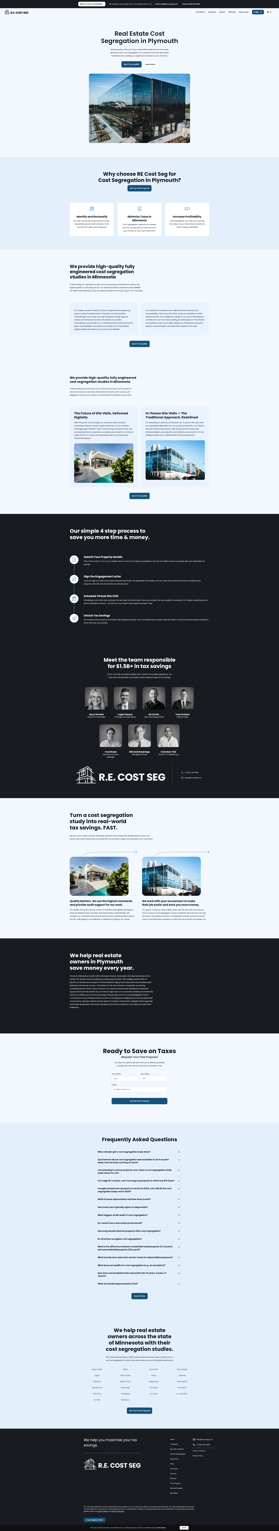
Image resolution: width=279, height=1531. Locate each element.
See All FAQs (139, 1296)
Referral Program (176, 1488)
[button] (212, 12)
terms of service (118, 1511)
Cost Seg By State (94, 1520)
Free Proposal (175, 1483)
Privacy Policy (198, 1456)
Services (173, 1474)
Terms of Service (199, 1451)
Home (172, 1439)
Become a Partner (177, 1449)
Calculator (200, 12)
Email (114, 1085)
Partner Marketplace (178, 1454)
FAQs (172, 1464)
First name (116, 1074)
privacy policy (102, 1511)
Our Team (174, 1469)
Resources (174, 1459)
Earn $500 (174, 1493)
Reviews (173, 1478)
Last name (144, 1074)
